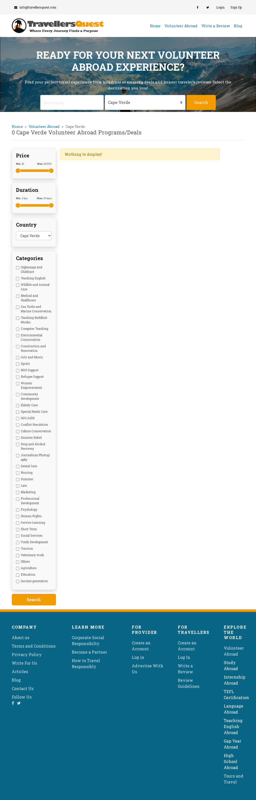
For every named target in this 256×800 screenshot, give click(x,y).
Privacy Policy (27, 654)
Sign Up (236, 7)
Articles (20, 671)
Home (156, 25)
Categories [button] (29, 258)
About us (20, 637)
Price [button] (22, 155)
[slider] (18, 170)
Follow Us (22, 697)
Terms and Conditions (34, 646)
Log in (138, 657)
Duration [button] (27, 190)
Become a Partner (89, 652)
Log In (184, 657)
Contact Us (23, 688)
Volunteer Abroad (181, 25)
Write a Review (216, 25)
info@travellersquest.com (37, 7)
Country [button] (26, 224)
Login (220, 7)
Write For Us (24, 663)
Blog (238, 25)
